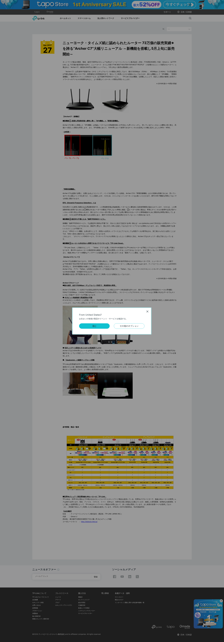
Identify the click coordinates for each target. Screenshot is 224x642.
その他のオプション (129, 326)
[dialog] (112, 321)
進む (94, 326)
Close (147, 311)
